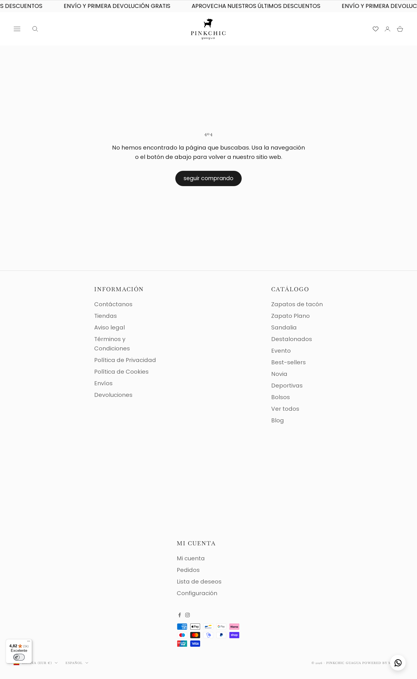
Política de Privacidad (125, 360)
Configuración (197, 593)
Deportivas (287, 385)
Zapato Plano (290, 316)
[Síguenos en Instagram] (187, 615)
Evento (281, 351)
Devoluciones (113, 395)
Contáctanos (113, 304)
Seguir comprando (208, 178)
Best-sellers (288, 362)
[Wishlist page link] (375, 29)
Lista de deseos (199, 582)
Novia (279, 374)
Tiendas (105, 316)
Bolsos (280, 397)
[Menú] (28, 642)
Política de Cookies (121, 372)
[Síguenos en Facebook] (179, 615)
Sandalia (284, 327)
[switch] (19, 657)
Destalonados (291, 339)
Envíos (103, 383)
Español (74, 663)
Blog (277, 420)
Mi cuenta (191, 558)
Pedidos (188, 570)
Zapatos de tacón (297, 304)
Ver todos (285, 409)
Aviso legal (109, 327)
